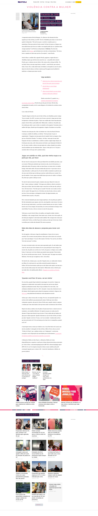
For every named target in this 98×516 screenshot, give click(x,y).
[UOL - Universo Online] (27, 2)
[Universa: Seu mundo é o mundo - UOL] (22, 2)
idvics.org (24, 293)
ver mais (38, 504)
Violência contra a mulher (49, 7)
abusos (31, 51)
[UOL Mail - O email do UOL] (69, 2)
